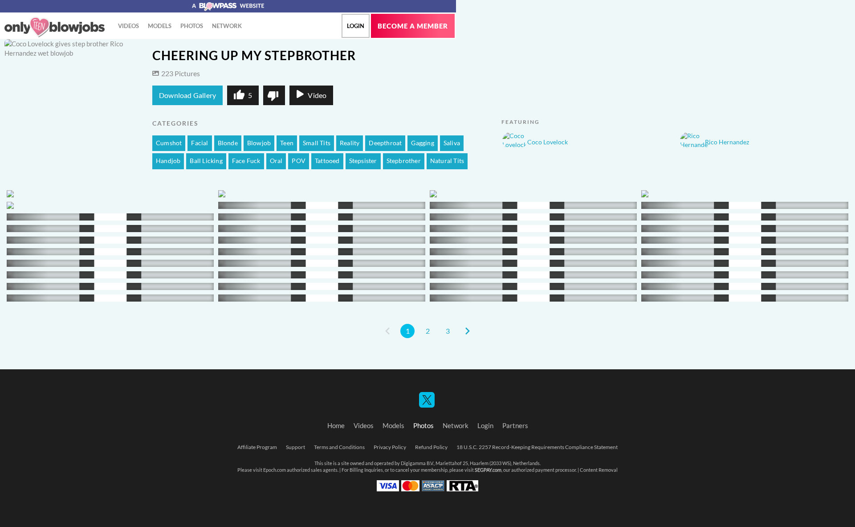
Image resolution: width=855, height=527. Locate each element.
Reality (349, 143)
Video (317, 95)
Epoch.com (274, 470)
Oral (276, 160)
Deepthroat (385, 143)
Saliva (452, 143)
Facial (199, 143)
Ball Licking (206, 160)
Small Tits (316, 143)
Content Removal (599, 470)
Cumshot (169, 143)
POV (298, 160)
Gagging (422, 143)
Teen (286, 143)
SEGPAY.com (488, 470)
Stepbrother (404, 160)
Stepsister (363, 160)
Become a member (413, 26)
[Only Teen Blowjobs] (54, 27)
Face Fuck (246, 160)
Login (355, 26)
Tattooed (327, 160)
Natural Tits (447, 160)
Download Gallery (187, 95)
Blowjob (259, 143)
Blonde (228, 143)
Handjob (168, 160)
